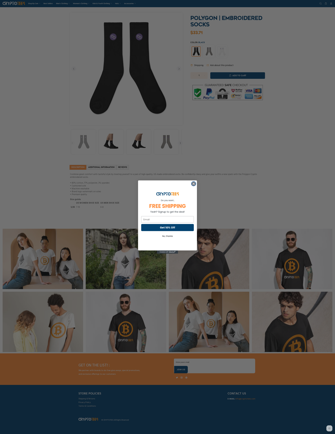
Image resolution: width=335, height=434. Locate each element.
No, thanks (167, 236)
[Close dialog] (193, 183)
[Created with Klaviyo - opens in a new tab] (167, 252)
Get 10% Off (167, 227)
